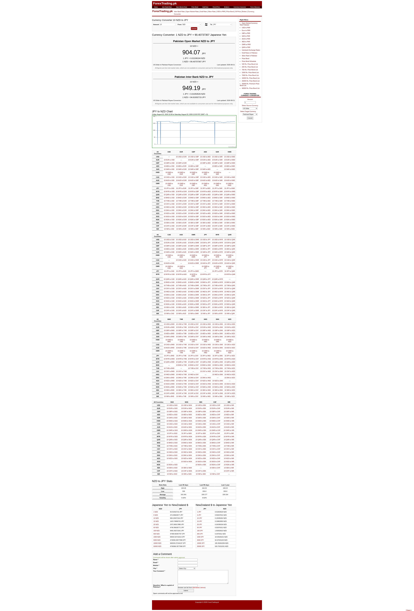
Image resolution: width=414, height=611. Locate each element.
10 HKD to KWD (229, 207)
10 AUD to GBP (193, 180)
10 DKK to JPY (205, 295)
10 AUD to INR (229, 427)
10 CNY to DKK (217, 371)
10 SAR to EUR (181, 169)
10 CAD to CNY (193, 344)
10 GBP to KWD (229, 163)
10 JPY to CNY (193, 356)
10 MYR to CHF (215, 436)
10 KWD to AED (205, 173)
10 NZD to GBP (193, 213)
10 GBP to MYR (217, 246)
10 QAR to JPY (205, 279)
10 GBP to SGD (172, 411)
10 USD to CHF (215, 405)
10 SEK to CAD (169, 307)
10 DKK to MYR (217, 295)
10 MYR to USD (169, 191)
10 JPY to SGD (172, 433)
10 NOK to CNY (193, 387)
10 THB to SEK (201, 446)
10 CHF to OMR (193, 310)
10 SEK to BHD (169, 390)
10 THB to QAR (229, 285)
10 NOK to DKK (217, 387)
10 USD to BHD (169, 324)
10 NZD (156, 518)
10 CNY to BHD (169, 371)
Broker (244, 11)
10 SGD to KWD (229, 216)
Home (156, 7)
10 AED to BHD (169, 333)
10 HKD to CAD (169, 292)
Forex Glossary (255, 7)
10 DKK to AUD (181, 295)
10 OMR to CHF (214, 430)
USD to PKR (221, 11)
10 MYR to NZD (229, 359)
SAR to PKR (246, 36)
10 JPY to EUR (181, 188)
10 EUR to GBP (193, 160)
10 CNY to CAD (169, 288)
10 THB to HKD (205, 368)
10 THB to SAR (217, 201)
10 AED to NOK (186, 414)
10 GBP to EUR (181, 163)
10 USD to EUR (181, 157)
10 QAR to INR (229, 439)
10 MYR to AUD (181, 274)
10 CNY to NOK (186, 449)
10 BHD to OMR (193, 282)
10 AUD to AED (205, 180)
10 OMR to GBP (193, 184)
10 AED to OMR (193, 249)
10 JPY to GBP (193, 188)
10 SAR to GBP (193, 169)
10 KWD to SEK (200, 421)
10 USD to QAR (229, 239)
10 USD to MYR (217, 239)
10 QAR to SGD (172, 439)
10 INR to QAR (230, 313)
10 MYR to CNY (193, 359)
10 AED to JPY (205, 249)
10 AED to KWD (229, 166)
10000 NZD (157, 543)
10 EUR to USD (169, 160)
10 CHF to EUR (181, 226)
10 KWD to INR (229, 421)
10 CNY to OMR (193, 288)
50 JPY (199, 527)
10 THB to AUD (181, 285)
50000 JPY (201, 546)
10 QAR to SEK (201, 439)
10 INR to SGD (172, 474)
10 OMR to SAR (217, 184)
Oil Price (238, 11)
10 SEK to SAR (217, 223)
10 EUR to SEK (201, 408)
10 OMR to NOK (186, 430)
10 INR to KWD (229, 229)
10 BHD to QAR (229, 282)
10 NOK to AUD (181, 304)
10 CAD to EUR (181, 177)
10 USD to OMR (193, 239)
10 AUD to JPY (205, 263)
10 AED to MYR (217, 249)
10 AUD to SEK (201, 427)
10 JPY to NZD (230, 356)
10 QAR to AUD (181, 279)
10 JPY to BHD (169, 356)
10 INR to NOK (186, 474)
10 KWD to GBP (193, 173)
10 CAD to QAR (229, 260)
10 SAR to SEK (201, 418)
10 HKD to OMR (193, 292)
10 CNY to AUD (181, 288)
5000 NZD (156, 540)
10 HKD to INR (229, 452)
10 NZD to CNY (193, 381)
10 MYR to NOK (186, 436)
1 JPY (199, 512)
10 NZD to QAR (229, 298)
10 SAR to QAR (229, 252)
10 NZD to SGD (172, 458)
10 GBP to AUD (181, 246)
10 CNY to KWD (229, 204)
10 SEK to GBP (193, 223)
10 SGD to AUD (181, 301)
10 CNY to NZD (229, 371)
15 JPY (199, 521)
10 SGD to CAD (169, 301)
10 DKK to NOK (186, 455)
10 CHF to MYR (217, 310)
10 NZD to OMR (193, 298)
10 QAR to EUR (181, 194)
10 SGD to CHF (215, 461)
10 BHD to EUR (181, 198)
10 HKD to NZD (229, 374)
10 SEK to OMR (193, 307)
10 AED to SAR (217, 166)
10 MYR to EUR (181, 191)
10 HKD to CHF (215, 452)
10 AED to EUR (181, 166)
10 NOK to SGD (172, 465)
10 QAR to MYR (217, 279)
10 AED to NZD (230, 333)
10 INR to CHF (215, 474)
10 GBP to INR (229, 411)
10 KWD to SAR (217, 173)
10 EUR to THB (181, 327)
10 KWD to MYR (217, 256)
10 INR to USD (169, 229)
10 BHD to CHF (215, 443)
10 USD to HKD (205, 324)
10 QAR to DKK (217, 362)
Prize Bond (194, 7)
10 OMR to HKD (205, 351)
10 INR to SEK (201, 474)
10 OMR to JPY (205, 267)
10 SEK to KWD (229, 223)
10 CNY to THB (181, 371)
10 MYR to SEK (200, 436)
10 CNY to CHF (215, 449)
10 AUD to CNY (193, 348)
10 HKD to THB (181, 374)
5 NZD (155, 515)
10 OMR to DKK (217, 351)
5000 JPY (200, 540)
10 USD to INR (229, 405)
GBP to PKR (246, 33)
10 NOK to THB (181, 387)
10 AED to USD (169, 166)
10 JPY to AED (205, 188)
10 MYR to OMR (193, 275)
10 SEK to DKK (217, 390)
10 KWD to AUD (181, 256)
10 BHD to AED (205, 198)
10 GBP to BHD (169, 330)
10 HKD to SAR (217, 207)
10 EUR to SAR (217, 160)
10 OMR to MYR (217, 267)
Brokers (226, 7)
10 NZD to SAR (217, 213)
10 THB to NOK (186, 446)
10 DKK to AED (205, 210)
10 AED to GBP (193, 166)
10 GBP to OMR (193, 246)
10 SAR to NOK (186, 418)
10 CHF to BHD (169, 393)
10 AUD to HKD (205, 348)
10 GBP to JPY (205, 246)
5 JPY (199, 515)
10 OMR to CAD (169, 267)
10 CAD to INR (229, 424)
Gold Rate (205, 7)
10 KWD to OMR (193, 256)
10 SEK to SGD (172, 468)
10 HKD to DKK (217, 374)
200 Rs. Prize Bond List (250, 67)
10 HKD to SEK (201, 452)
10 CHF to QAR (229, 310)
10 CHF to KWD (229, 226)
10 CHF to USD (169, 226)
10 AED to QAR (229, 249)
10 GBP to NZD (229, 330)
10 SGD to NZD (229, 384)
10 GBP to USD (169, 163)
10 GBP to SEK (201, 411)
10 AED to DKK (217, 333)
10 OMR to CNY (193, 351)
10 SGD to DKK (217, 384)
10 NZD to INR (229, 458)
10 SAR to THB (181, 336)
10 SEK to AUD (181, 307)
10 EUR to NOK (186, 408)
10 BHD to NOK (186, 443)
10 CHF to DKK (217, 393)
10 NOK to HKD (205, 387)
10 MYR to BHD (169, 359)
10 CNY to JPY (205, 288)
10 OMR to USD (169, 184)
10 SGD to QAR (229, 301)
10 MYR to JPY (205, 274)
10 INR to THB (181, 396)
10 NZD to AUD (181, 298)
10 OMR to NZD (229, 351)
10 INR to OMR (193, 313)
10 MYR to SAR (217, 191)
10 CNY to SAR (217, 204)
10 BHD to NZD (229, 365)
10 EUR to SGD (172, 408)
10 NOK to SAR (217, 219)
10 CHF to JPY (205, 310)
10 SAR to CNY (193, 336)
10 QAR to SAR (217, 194)
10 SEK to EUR (181, 223)
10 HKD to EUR (181, 207)
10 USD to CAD (169, 239)
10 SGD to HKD (205, 384)
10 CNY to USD (169, 204)
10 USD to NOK (186, 405)
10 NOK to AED (205, 219)
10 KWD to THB (181, 340)
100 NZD (156, 531)
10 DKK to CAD (169, 295)
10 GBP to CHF (215, 411)
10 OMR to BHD (169, 351)
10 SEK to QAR (229, 307)
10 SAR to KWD (229, 169)
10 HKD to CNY (193, 374)
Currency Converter (240, 7)
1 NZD (155, 512)
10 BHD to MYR (217, 282)
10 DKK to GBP (193, 210)
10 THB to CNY (193, 368)
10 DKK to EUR (181, 210)
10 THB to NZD (229, 368)
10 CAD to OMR (193, 260)
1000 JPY (200, 537)
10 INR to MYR (217, 313)
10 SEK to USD (169, 223)
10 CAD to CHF (215, 424)
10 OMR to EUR (181, 184)
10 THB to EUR (181, 201)
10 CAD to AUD (181, 260)
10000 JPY (201, 543)
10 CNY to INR (229, 449)
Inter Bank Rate (167, 7)
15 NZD (156, 521)
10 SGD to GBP (193, 216)
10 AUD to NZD (229, 348)
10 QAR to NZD (229, 362)
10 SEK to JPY (205, 307)
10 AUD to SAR (217, 180)
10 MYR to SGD (172, 436)
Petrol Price (216, 7)
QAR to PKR (246, 47)
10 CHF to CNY (193, 393)
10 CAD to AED (205, 177)
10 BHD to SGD (172, 443)
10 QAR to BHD (169, 362)
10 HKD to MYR (217, 292)
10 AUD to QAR (229, 263)
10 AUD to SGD (172, 427)
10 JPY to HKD (205, 356)
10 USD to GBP (193, 157)
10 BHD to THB (181, 365)
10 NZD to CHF (215, 458)
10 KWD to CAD (169, 256)
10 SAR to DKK (217, 336)
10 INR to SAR (217, 229)
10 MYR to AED (205, 191)
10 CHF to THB (181, 393)
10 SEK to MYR (217, 307)
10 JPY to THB (181, 356)
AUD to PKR (246, 39)
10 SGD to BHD (169, 384)
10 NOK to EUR (181, 219)
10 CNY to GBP (193, 204)
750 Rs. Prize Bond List (250, 70)
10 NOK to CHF (215, 465)
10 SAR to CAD (169, 252)
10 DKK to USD (169, 210)
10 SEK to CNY (193, 390)
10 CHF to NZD (229, 393)
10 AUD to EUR (181, 180)
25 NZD (156, 524)
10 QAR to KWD (229, 194)
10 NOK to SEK (201, 465)
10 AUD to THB (181, 348)
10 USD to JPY (205, 239)
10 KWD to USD (169, 173)
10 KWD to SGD (172, 421)
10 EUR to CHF (215, 408)
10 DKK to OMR (193, 295)
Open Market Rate (181, 7)
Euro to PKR (246, 30)
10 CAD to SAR (217, 177)
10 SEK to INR (229, 468)
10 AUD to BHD (169, 348)
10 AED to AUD (181, 249)
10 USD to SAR (217, 157)
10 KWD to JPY (205, 256)
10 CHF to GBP (193, 226)
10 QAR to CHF (215, 439)
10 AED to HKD (205, 333)
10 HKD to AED (205, 207)
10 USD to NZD (229, 324)
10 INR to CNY (193, 396)
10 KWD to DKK (217, 340)
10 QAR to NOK (186, 439)
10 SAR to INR (229, 418)
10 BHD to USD (169, 198)
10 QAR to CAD (169, 279)
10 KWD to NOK (186, 421)
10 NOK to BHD (169, 387)
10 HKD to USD (169, 207)
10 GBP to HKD (205, 330)
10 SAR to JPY (205, 252)
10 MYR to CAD (169, 274)
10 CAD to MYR (217, 260)
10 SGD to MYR (217, 301)
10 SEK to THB (181, 390)
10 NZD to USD (169, 213)
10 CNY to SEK (201, 449)
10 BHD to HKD (205, 365)
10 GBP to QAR (229, 246)
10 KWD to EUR (181, 173)
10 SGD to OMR (193, 301)
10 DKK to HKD (205, 377)
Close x (408, 610)
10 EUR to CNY (193, 327)
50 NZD (156, 527)
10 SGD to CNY (193, 384)
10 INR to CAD (169, 313)
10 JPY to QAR (230, 271)
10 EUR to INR (229, 408)
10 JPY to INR (229, 433)
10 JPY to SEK (201, 433)
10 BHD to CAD (169, 282)
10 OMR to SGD (172, 430)
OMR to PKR (246, 44)
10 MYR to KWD (229, 191)
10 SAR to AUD (181, 252)
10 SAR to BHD (169, 336)
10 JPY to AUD (181, 271)
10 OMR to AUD (181, 267)
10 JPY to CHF (215, 433)
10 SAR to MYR (217, 252)
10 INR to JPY (205, 313)
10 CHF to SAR (217, 226)
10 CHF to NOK (186, 471)
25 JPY (199, 524)
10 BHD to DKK (217, 365)
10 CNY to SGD (172, 449)
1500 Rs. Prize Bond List (250, 72)
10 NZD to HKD (205, 381)
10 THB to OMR (193, 285)
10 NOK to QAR (229, 304)
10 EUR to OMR (193, 243)
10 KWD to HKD (205, 340)
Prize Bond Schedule (249, 61)
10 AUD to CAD (169, 263)
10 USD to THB (181, 324)
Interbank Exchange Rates (251, 50)
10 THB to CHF (215, 446)
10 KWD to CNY (193, 340)
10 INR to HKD (206, 396)
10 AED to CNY (193, 333)
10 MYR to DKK (217, 359)
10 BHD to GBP (193, 198)
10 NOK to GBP (193, 219)
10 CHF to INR (229, 471)
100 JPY (200, 531)
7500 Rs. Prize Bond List (250, 75)
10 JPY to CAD (169, 271)
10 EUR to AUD (181, 243)
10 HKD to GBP (193, 207)
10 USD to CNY (193, 324)
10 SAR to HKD (205, 336)
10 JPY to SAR (217, 188)
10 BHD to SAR (217, 198)
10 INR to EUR (181, 229)
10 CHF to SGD (172, 471)
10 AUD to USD (169, 180)
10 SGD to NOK (186, 461)
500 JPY (200, 534)
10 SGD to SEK (201, 461)
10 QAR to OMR (193, 279)
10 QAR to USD (169, 194)
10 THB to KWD (229, 201)
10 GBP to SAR (217, 163)
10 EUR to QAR (229, 243)
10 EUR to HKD (205, 327)
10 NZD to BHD (169, 381)
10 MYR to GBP (193, 191)
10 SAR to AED (205, 169)
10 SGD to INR (229, 461)
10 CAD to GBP (193, 177)
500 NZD (156, 534)
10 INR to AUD (181, 313)
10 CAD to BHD (169, 344)
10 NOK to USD (169, 219)
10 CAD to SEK (201, 424)
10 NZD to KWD (229, 213)
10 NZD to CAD (169, 298)
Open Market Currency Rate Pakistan (248, 24)
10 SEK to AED (205, 223)
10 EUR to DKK (217, 327)
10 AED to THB (181, 333)
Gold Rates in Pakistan (249, 53)
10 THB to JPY (205, 285)
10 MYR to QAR (229, 274)
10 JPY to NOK (186, 433)
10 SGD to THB (181, 384)
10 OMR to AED (205, 184)
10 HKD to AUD (181, 292)
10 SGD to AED (205, 216)
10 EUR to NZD (229, 327)
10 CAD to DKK (217, 344)
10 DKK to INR (229, 455)
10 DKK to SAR (217, 210)
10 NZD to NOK (186, 458)
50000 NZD (157, 546)
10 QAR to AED (205, 194)
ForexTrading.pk (165, 3)
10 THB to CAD (169, 285)
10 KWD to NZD (229, 340)
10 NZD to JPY (205, 298)
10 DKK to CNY (193, 377)
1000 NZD (156, 537)
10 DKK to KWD (229, 210)
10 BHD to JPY (205, 282)
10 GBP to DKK (217, 330)
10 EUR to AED (205, 160)
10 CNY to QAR (229, 288)
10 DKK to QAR (229, 295)
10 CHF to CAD (169, 310)
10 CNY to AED (205, 204)
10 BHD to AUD (181, 282)
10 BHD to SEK (201, 443)
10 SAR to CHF (215, 418)
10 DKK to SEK (201, 455)
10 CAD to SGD (172, 424)
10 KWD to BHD (169, 340)
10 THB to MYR (217, 285)
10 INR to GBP (193, 229)
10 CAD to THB (181, 344)
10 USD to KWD (229, 157)
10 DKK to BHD (169, 377)
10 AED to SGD (172, 414)
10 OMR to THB (181, 351)
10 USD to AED (205, 157)
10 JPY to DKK (218, 356)
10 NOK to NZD (229, 387)
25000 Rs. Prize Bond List (251, 81)
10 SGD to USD (169, 216)
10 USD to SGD (172, 405)
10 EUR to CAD (169, 243)
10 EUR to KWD (229, 160)
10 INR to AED (205, 229)
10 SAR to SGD (172, 418)
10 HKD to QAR (229, 292)
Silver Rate (212, 11)
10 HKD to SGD (172, 452)
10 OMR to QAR (229, 267)
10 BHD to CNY (193, 365)
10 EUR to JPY (205, 243)
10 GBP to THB (181, 330)
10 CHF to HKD (205, 393)
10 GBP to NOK (186, 411)
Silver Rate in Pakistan (249, 56)
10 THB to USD (169, 201)
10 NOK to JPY (205, 304)
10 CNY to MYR (217, 288)
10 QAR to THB (181, 362)
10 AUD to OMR (193, 263)
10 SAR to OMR (193, 252)
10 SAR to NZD (229, 336)
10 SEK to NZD (230, 390)
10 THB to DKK (217, 368)
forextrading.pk (232, 146)
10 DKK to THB (181, 377)
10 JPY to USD (169, 188)
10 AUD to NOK (186, 427)
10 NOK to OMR (193, 304)
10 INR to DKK (218, 396)
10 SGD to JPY (205, 301)
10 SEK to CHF (215, 468)
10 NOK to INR (229, 465)
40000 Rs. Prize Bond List (251, 88)
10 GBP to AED (205, 163)
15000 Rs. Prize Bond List (251, 78)
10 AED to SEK (201, 414)
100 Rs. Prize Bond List (250, 64)
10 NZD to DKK (217, 381)
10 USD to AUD (181, 239)
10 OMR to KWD (229, 184)
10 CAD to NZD (229, 344)
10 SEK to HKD (205, 390)
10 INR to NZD (230, 396)
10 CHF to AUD (181, 310)
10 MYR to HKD (205, 359)
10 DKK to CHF (215, 455)
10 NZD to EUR (181, 213)
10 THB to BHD (169, 368)
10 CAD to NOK (186, 424)
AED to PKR (246, 41)
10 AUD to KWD (229, 180)
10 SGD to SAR (217, 216)
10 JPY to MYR (217, 271)
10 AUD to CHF (215, 427)
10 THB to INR (229, 446)
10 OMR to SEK (200, 430)
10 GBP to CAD (169, 246)
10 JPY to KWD (229, 188)
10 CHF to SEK (201, 471)
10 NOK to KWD (229, 219)
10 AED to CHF (215, 414)
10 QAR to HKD (205, 362)
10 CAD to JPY (205, 260)
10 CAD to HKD (205, 344)
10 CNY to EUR (181, 204)
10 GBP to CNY (193, 330)
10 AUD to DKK (217, 348)
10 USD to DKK (217, 324)
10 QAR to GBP (193, 194)
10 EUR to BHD (169, 327)
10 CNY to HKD (205, 371)
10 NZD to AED (205, 213)
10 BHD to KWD (229, 198)
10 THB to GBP (193, 201)
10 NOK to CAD (169, 304)
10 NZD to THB (181, 381)
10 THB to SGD (172, 446)
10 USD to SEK (201, 405)
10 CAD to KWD (229, 177)
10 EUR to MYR (217, 243)
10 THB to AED (205, 201)
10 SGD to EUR (181, 216)
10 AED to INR (229, 414)
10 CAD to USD (169, 177)
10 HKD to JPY (205, 292)
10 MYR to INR (229, 436)
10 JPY (199, 518)
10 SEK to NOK (186, 468)
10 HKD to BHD (169, 374)
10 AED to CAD (169, 249)
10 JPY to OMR (193, 271)
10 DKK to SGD (172, 455)
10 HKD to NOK (186, 452)
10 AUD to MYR (217, 263)
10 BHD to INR (229, 443)
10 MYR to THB (181, 359)
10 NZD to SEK (201, 458)
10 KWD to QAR (229, 256)
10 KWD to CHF (214, 421)
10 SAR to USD (169, 169)
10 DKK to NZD (229, 377)
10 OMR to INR (229, 430)
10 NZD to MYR (217, 298)
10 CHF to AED (205, 226)
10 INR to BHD (169, 396)
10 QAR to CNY (193, 362)
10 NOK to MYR (217, 304)
